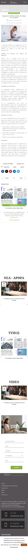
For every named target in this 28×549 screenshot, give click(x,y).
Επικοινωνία (4, 494)
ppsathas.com (20, 163)
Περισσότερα (14, 547)
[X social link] (6, 171)
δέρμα (14, 167)
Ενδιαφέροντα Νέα (14, 13)
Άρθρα (3, 490)
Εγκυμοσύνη (6, 167)
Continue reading (14, 220)
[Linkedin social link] (14, 171)
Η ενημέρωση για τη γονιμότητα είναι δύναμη (14, 299)
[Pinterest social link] (10, 171)
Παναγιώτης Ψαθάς (8, 163)
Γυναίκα (3, 483)
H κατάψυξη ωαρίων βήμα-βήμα (14, 208)
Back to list (14, 178)
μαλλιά (22, 167)
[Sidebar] (2, 167)
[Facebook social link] (2, 171)
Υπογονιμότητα (14, 205)
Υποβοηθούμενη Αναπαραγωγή (9, 485)
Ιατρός (3, 492)
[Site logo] (14, 2)
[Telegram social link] (18, 171)
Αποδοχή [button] (24, 545)
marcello (11, 20)
